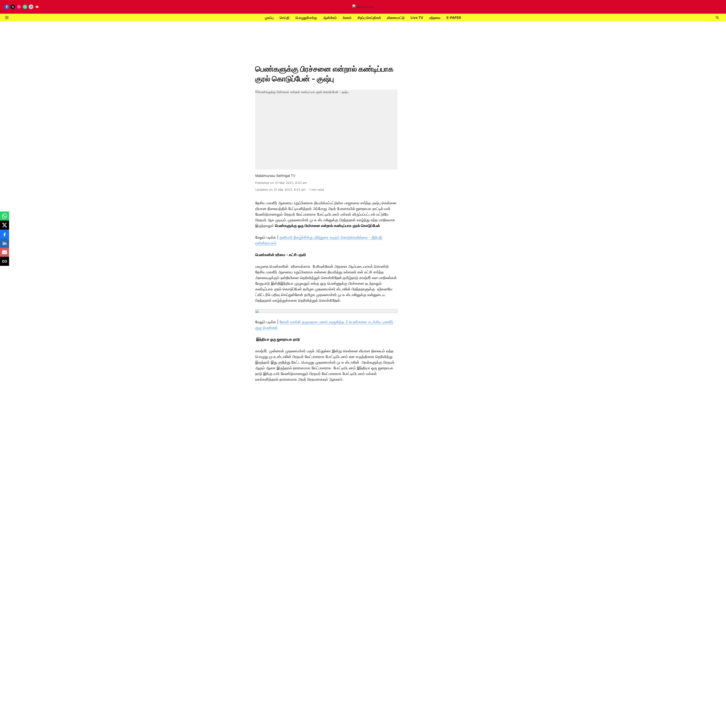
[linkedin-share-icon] (5, 245)
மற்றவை (435, 18)
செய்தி (284, 18)
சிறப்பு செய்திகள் (369, 18)
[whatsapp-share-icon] (5, 218)
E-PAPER (454, 18)
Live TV (417, 18)
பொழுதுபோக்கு (306, 18)
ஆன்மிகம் (330, 18)
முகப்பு (269, 18)
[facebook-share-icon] (5, 236)
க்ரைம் (347, 18)
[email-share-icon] (5, 254)
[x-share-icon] (5, 227)
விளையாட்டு (396, 18)
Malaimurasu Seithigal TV (275, 176)
